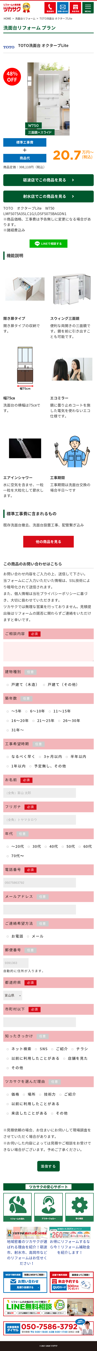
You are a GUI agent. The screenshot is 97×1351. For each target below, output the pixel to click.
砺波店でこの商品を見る (44, 180)
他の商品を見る (48, 541)
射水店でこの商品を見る (44, 196)
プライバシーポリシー (58, 593)
